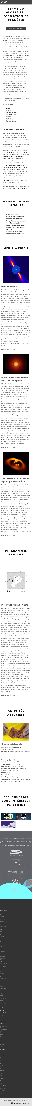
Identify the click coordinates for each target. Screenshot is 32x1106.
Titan (27, 1100)
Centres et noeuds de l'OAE (2, 1070)
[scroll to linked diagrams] (16, 542)
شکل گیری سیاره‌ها (15, 223)
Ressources (3, 910)
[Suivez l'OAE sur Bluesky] (12, 1103)
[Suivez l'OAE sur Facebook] (10, 1103)
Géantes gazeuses (11, 112)
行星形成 (19, 231)
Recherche (3, 1004)
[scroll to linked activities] (16, 703)
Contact (2, 1049)
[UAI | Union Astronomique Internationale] (14, 864)
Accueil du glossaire (16, 28)
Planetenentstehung (19, 216)
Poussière (9, 110)
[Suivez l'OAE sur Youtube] (14, 1103)
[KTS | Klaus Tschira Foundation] (14, 873)
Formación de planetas (19, 221)
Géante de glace (11, 114)
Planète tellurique (11, 121)
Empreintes (26, 1103)
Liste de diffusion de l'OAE (2, 1034)
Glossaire (2, 956)
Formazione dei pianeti (18, 225)
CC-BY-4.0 (9, 349)
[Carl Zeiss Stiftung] (14, 882)
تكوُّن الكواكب (14, 214)
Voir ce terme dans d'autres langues (14, 129)
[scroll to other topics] (16, 789)
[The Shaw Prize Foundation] (14, 892)
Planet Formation (16, 218)
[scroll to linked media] (16, 192)
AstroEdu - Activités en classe (2, 941)
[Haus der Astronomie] (14, 854)
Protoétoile (9, 119)
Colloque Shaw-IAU (2, 995)
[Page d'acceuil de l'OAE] (4, 2)
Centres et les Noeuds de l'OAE (12, 165)
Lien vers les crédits (18, 444)
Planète (8, 116)
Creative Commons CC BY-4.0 (12, 180)
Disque (8, 108)
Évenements (3, 986)
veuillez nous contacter (20, 188)
